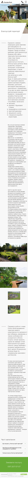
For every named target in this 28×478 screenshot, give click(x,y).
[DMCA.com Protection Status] (23, 474)
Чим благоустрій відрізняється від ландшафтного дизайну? (12, 448)
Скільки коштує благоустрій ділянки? (13, 453)
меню (26, 2)
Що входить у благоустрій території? (13, 443)
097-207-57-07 (14, 466)
